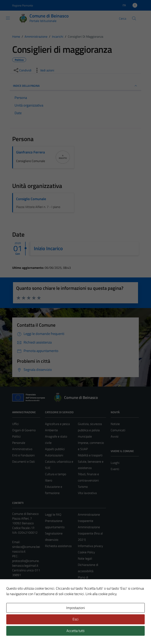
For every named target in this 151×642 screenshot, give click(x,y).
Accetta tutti (75, 630)
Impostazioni (75, 607)
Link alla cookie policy (101, 593)
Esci (75, 619)
